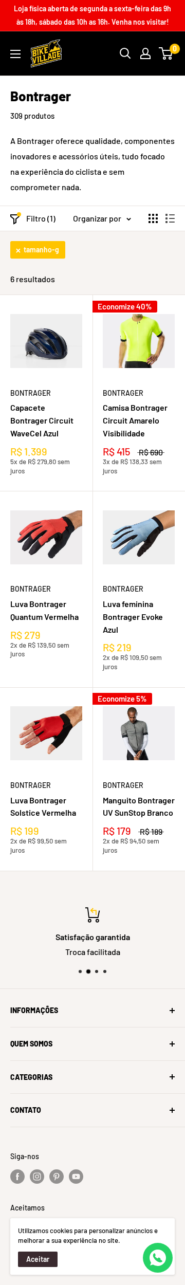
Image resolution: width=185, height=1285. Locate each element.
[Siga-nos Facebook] (17, 1176)
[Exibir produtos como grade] (153, 218)
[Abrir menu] (15, 54)
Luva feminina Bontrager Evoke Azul (133, 616)
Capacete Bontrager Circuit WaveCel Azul (41, 420)
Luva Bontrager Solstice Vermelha (43, 806)
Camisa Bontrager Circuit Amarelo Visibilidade (135, 420)
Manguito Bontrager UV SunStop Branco (139, 806)
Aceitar (37, 1259)
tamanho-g (41, 249)
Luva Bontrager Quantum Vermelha (44, 610)
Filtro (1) (40, 218)
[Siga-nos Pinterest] (56, 1176)
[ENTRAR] (145, 53)
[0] (166, 53)
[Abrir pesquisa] (125, 53)
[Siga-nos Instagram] (37, 1176)
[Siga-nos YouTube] (76, 1176)
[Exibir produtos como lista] (170, 218)
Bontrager (30, 393)
